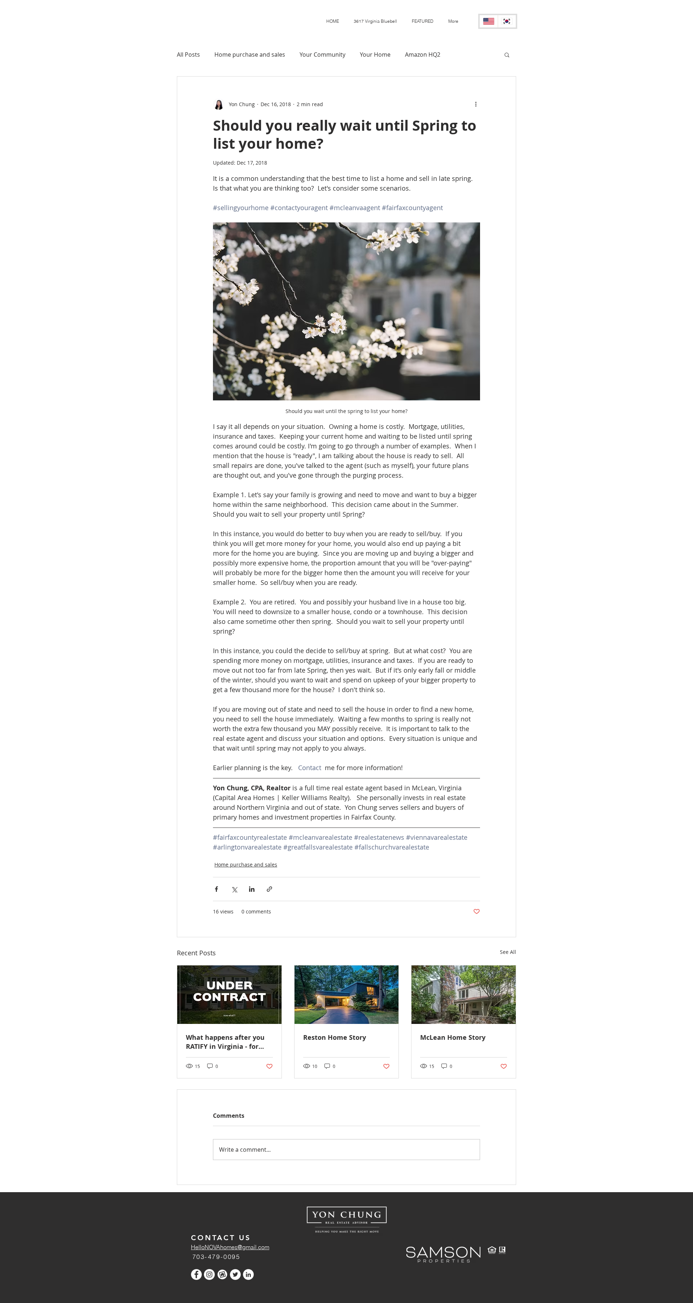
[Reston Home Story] (347, 994)
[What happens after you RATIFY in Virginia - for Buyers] (229, 994)
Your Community (322, 54)
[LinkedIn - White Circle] (248, 1274)
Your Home (375, 54)
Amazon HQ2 (422, 54)
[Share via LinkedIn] (251, 889)
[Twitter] (235, 1274)
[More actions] (475, 104)
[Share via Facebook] (216, 889)
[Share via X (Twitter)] (234, 889)
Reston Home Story (334, 1037)
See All (508, 951)
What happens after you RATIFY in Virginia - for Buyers (225, 1042)
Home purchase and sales (249, 54)
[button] (422, 21)
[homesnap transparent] (222, 1274)
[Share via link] (269, 889)
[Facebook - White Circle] (196, 1274)
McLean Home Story (452, 1037)
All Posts (188, 54)
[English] (489, 21)
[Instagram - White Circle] (209, 1274)
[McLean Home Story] (463, 994)
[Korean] (507, 21)
